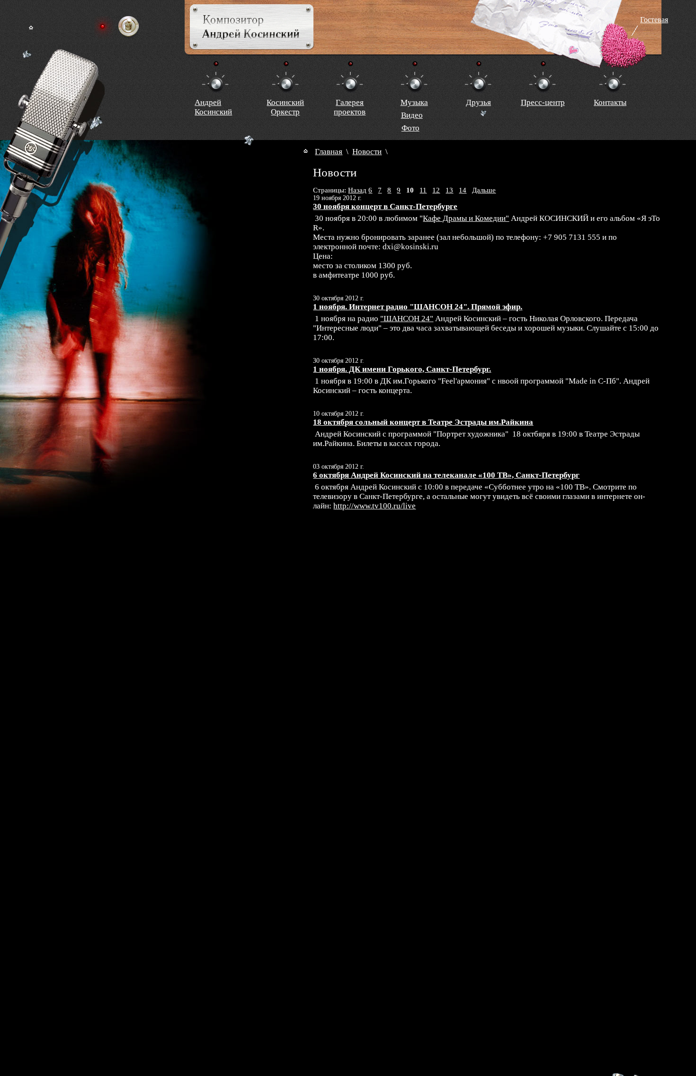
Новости (367, 151)
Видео (412, 115)
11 (423, 190)
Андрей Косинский (213, 107)
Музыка (414, 102)
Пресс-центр (543, 102)
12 (436, 190)
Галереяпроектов (350, 107)
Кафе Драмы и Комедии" (466, 218)
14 (462, 190)
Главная (328, 151)
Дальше (484, 190)
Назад (357, 190)
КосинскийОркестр (285, 107)
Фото (410, 127)
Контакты (610, 102)
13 (449, 190)
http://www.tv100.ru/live (374, 505)
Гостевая (654, 20)
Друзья (478, 102)
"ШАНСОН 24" (406, 318)
